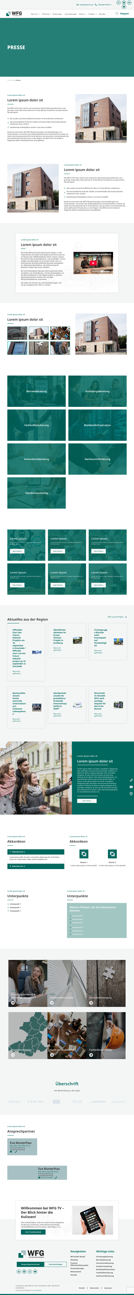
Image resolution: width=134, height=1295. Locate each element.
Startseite (10, 80)
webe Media (37, 1290)
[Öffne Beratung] (50, 14)
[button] (35, 852)
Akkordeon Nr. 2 (18, 866)
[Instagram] (118, 3)
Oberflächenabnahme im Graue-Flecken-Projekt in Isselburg (59, 636)
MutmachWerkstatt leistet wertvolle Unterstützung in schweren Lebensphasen (19, 703)
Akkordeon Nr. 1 (18, 852)
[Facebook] (124, 3)
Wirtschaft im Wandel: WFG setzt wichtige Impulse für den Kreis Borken (100, 701)
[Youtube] (124, 7)
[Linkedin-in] (129, 3)
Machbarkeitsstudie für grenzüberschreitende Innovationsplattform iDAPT (60, 701)
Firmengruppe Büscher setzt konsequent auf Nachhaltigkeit (100, 637)
